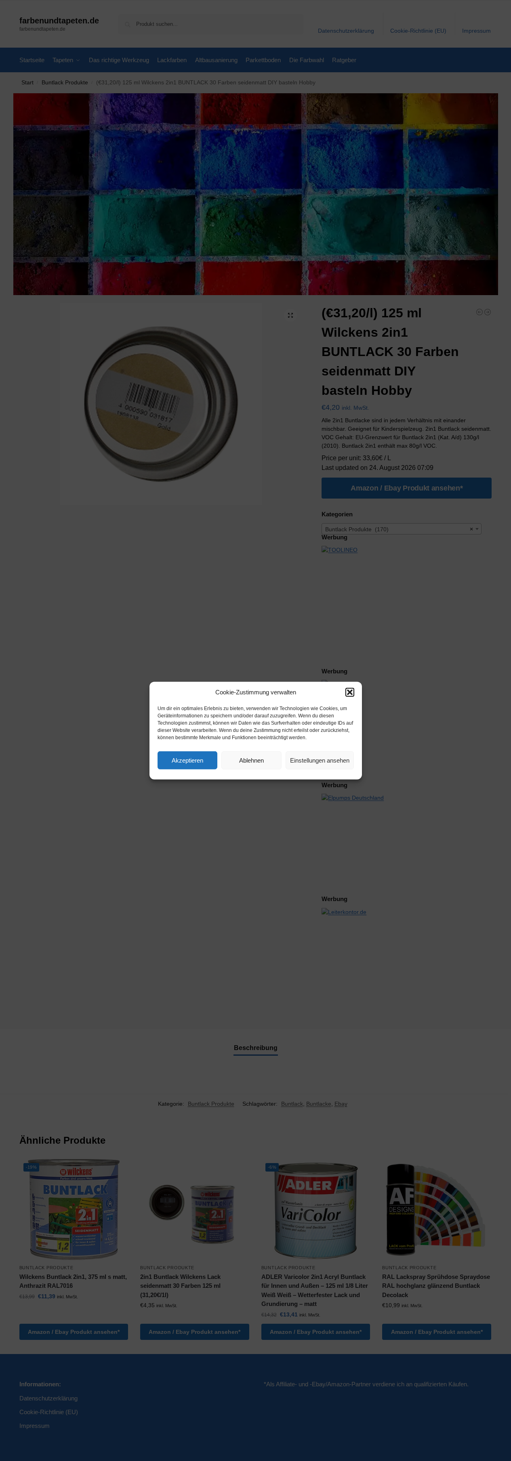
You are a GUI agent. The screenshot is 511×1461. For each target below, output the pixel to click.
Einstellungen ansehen (319, 760)
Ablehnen (251, 760)
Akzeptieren (187, 760)
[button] (350, 692)
